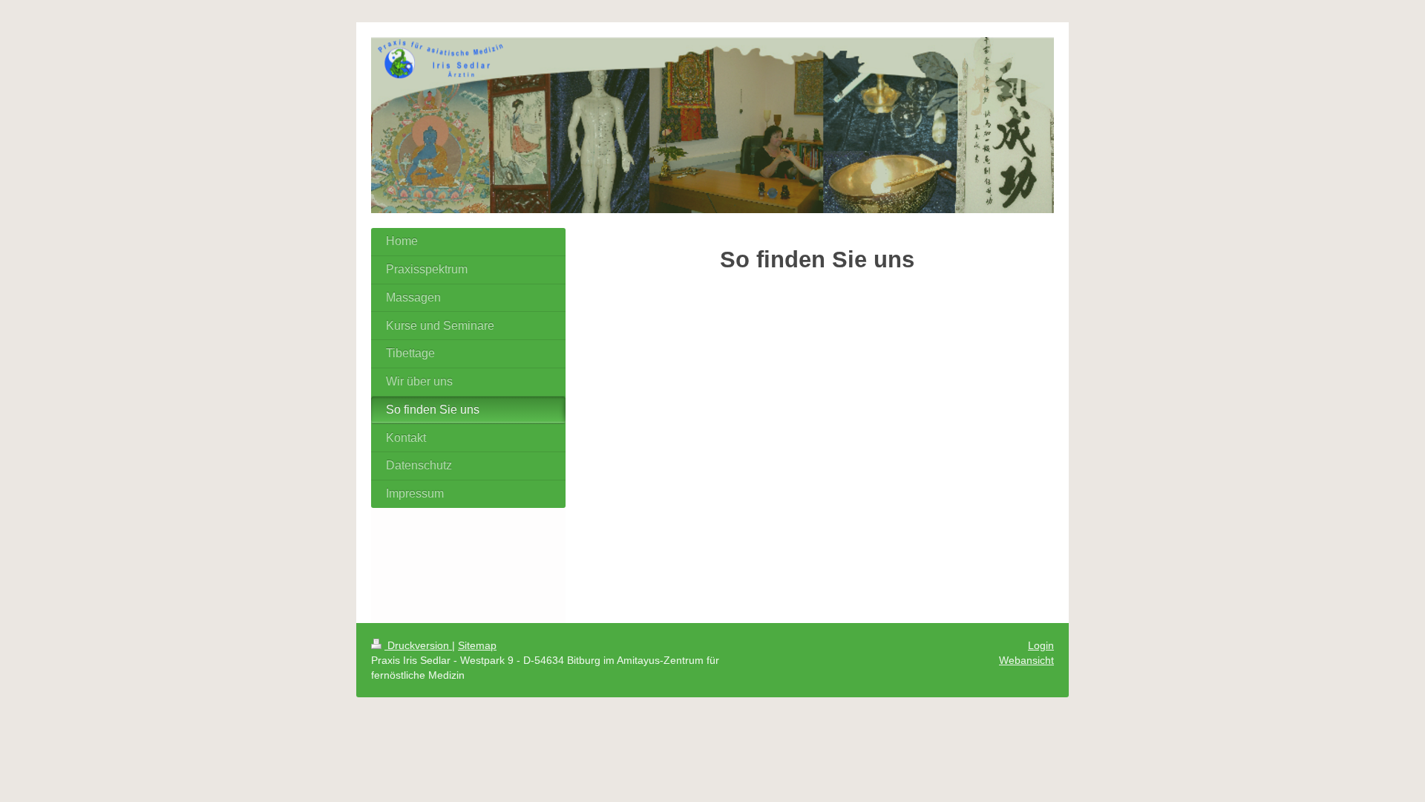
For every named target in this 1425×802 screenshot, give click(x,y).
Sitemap (477, 645)
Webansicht (1026, 660)
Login (1041, 645)
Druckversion (418, 645)
